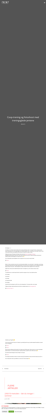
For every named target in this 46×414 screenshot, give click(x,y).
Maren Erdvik (27, 254)
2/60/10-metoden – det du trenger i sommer (19, 394)
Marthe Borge (33, 254)
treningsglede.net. (33, 286)
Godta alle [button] (11, 411)
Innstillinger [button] (5, 411)
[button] (45, 3)
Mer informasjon (18, 411)
